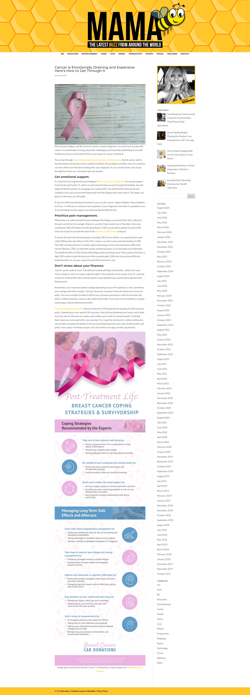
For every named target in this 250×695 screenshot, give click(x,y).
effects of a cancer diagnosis (110, 181)
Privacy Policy (102, 691)
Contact (185, 54)
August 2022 (163, 329)
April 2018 (162, 544)
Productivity (135, 54)
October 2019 (164, 466)
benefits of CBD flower (106, 231)
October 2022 (164, 320)
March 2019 (163, 491)
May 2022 (162, 334)
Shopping (161, 638)
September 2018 (165, 520)
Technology (162, 648)
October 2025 (164, 251)
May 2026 (162, 222)
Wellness (172, 54)
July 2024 (162, 281)
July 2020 (162, 422)
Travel (160, 54)
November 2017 (165, 569)
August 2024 (163, 276)
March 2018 (163, 549)
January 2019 (163, 500)
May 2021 (162, 373)
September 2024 (165, 271)
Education (72, 54)
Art (158, 584)
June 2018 (162, 534)
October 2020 (164, 408)
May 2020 (162, 432)
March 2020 (163, 442)
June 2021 (162, 369)
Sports (149, 54)
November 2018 (165, 510)
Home (104, 54)
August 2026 (163, 207)
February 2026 (164, 232)
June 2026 (162, 217)
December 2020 (165, 398)
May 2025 (162, 256)
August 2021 (163, 359)
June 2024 (162, 286)
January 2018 (163, 559)
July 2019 (162, 481)
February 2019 (164, 495)
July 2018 (162, 530)
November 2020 (165, 403)
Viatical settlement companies (69, 308)
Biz (62, 54)
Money (121, 54)
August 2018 (163, 525)
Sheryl (59, 75)
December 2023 (165, 300)
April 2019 (162, 486)
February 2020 (164, 447)
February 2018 (164, 554)
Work (159, 662)
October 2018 (164, 515)
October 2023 (164, 305)
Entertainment (89, 54)
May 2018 (162, 539)
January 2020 (163, 452)
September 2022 (165, 325)
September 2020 (165, 412)
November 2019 (165, 461)
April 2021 (162, 378)
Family (160, 609)
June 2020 (162, 427)
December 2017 (165, 564)
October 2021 (164, 349)
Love (112, 54)
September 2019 (165, 471)
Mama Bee (65, 691)
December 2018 (165, 505)
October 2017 (164, 573)
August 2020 (163, 417)
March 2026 (163, 227)
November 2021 (165, 344)
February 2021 (164, 388)
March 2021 (163, 383)
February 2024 (164, 295)
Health (64, 75)
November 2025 (165, 247)
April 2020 (162, 437)
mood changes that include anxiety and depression (97, 160)
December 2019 (165, 456)
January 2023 (163, 315)
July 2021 (162, 364)
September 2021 (165, 354)
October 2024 (164, 266)
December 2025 (165, 242)
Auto (159, 589)
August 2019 (163, 476)
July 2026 (162, 212)
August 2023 (163, 310)
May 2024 (162, 290)
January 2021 (163, 393)
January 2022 (163, 339)
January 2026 (163, 237)
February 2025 (164, 261)
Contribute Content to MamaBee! (83, 691)
